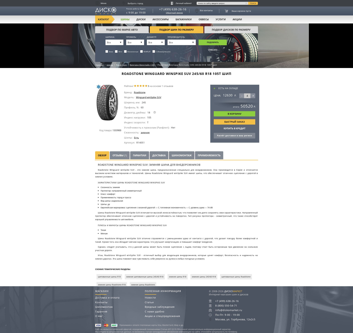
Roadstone (139, 92)
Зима (111, 51)
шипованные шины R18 (109, 276)
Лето (120, 51)
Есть (136, 137)
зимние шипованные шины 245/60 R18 (144, 276)
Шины (125, 19)
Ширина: (110, 37)
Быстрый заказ (234, 121)
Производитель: (176, 37)
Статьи (149, 302)
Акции (237, 19)
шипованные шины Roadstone (236, 276)
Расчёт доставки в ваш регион (234, 135)
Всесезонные (132, 51)
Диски (141, 19)
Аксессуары (161, 19)
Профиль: (131, 37)
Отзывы (120, 155)
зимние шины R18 (177, 276)
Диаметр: (152, 37)
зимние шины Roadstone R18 (112, 284)
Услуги (221, 19)
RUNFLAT (147, 51)
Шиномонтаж (104, 306)
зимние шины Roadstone (143, 284)
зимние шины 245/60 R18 (204, 276)
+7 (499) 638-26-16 (172, 9)
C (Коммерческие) (163, 51)
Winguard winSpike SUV (148, 97)
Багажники (184, 19)
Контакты (101, 302)
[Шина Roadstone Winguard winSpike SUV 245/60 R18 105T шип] (110, 104)
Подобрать (213, 42)
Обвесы (204, 19)
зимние (145, 132)
